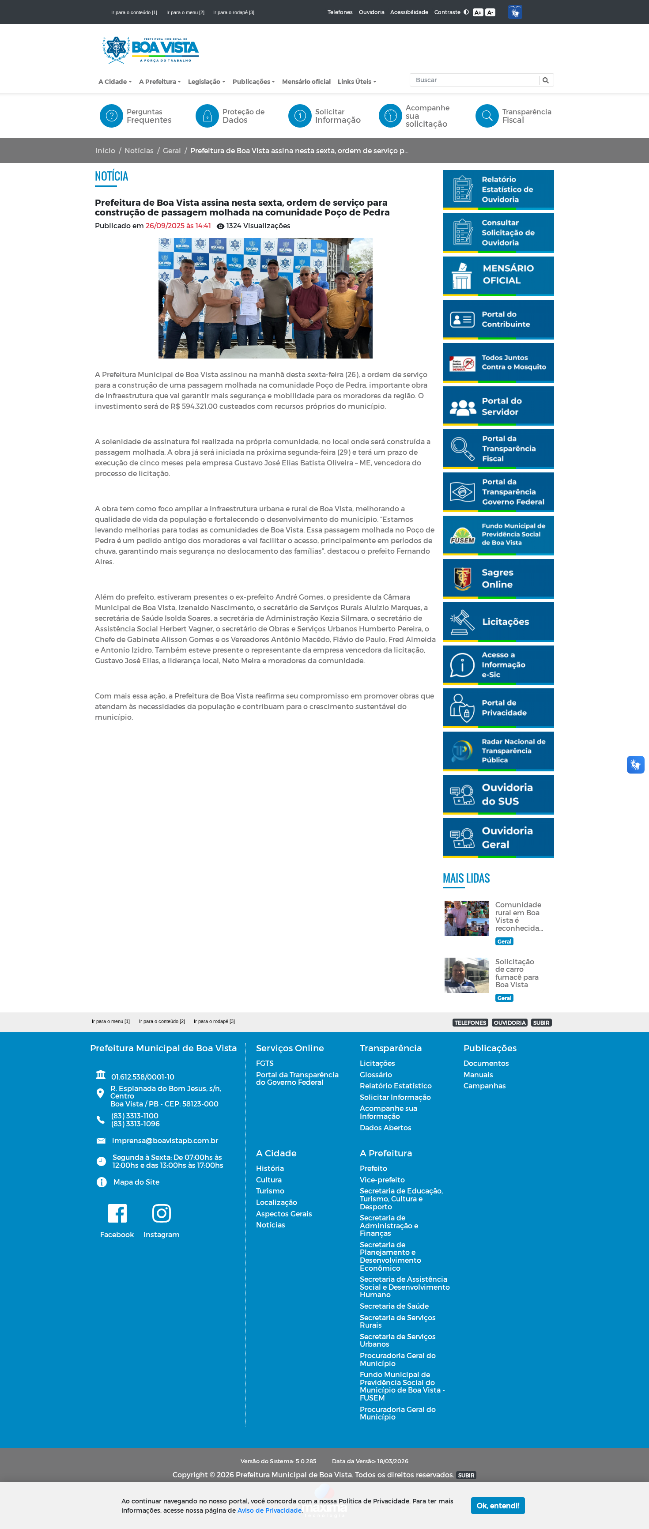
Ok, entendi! (498, 1505)
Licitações (377, 1063)
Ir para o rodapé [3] (233, 12)
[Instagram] (161, 1213)
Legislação (204, 81)
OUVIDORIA (510, 1022)
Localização (276, 1202)
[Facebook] (117, 1213)
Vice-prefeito (382, 1179)
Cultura (269, 1179)
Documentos (486, 1063)
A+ (478, 12)
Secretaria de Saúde (394, 1306)
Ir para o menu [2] (185, 12)
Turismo (270, 1190)
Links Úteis (354, 81)
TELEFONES (470, 1022)
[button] (545, 80)
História (270, 1168)
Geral (172, 150)
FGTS (265, 1063)
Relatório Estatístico (396, 1085)
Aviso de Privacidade (270, 1510)
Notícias (139, 150)
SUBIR (541, 1022)
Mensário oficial (306, 81)
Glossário (376, 1074)
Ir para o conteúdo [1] (134, 12)
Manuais (478, 1074)
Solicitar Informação (395, 1097)
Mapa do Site (136, 1182)
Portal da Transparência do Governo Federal (297, 1078)
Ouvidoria (372, 12)
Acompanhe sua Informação (388, 1112)
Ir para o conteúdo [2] (162, 1021)
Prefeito (373, 1168)
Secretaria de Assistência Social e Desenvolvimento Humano (405, 1287)
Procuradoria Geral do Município (398, 1359)
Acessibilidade (409, 12)
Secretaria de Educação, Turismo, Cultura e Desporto (401, 1198)
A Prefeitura (157, 81)
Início (105, 150)
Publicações (251, 81)
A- (490, 12)
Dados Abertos (385, 1127)
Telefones (340, 12)
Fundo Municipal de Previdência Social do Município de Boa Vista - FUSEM (402, 1386)
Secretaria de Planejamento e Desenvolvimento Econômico (390, 1256)
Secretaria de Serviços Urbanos (398, 1340)
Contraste (448, 12)
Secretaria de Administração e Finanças (389, 1225)
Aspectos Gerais (284, 1213)
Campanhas (485, 1085)
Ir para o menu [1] (111, 1021)
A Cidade (112, 81)
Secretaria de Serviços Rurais (398, 1321)
